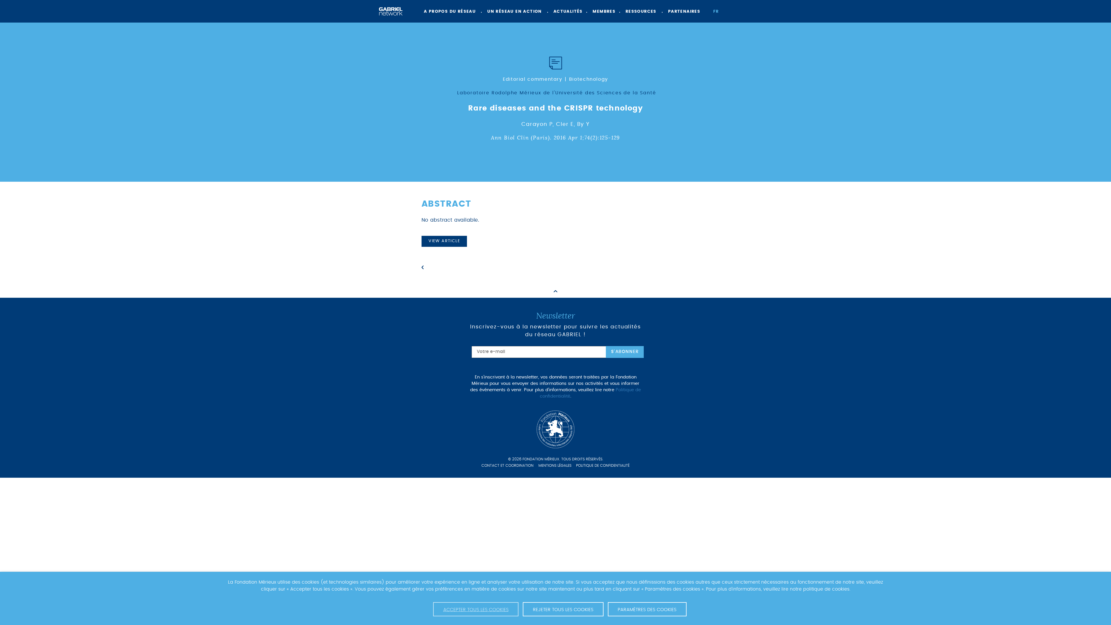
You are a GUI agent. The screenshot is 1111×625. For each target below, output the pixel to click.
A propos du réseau (450, 12)
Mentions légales (554, 466)
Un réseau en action (514, 12)
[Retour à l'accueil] (390, 11)
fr (716, 12)
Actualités (568, 12)
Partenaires (684, 12)
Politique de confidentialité (603, 466)
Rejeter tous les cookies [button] (563, 609)
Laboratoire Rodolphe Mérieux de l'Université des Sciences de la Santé (556, 93)
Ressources (641, 12)
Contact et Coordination (507, 466)
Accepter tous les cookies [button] (476, 609)
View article (444, 241)
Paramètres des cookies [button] (647, 609)
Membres (604, 12)
